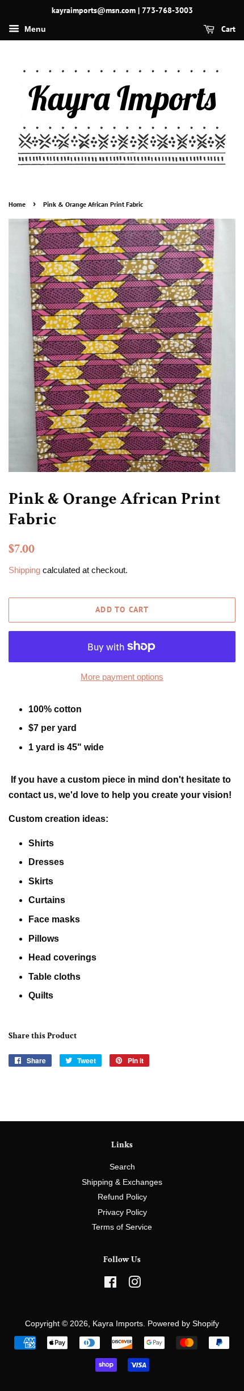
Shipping (24, 570)
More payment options (122, 677)
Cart (227, 29)
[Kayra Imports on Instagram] (134, 1284)
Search (122, 1167)
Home (17, 204)
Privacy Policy (122, 1212)
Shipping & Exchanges (122, 1182)
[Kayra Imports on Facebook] (110, 1284)
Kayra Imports (117, 1323)
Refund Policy (122, 1197)
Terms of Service (122, 1227)
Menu (34, 29)
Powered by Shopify (183, 1323)
